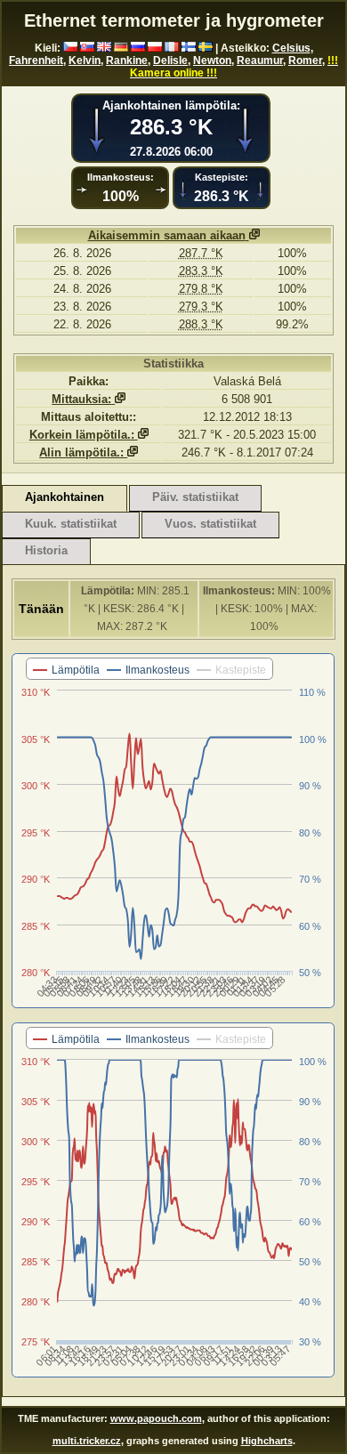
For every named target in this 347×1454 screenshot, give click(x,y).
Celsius (291, 48)
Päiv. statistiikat (195, 497)
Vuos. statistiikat (210, 523)
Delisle (170, 60)
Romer (305, 60)
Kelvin (85, 60)
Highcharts (267, 1440)
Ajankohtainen (64, 497)
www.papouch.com (156, 1418)
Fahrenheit (36, 60)
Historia (46, 550)
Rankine (127, 60)
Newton (212, 60)
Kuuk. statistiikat (71, 523)
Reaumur (260, 60)
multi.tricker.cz (86, 1440)
